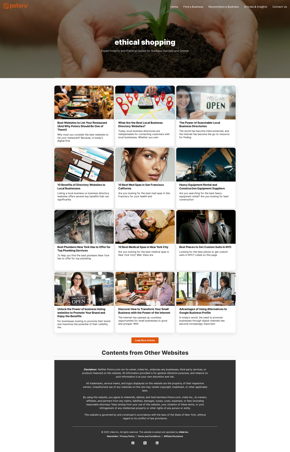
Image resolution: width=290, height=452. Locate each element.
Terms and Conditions (149, 436)
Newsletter (112, 436)
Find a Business (193, 6)
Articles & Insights (255, 6)
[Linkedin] (157, 442)
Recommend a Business (223, 6)
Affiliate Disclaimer (173, 436)
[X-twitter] (145, 442)
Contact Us (279, 6)
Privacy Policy (127, 436)
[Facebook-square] (132, 442)
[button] (145, 340)
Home (174, 6)
